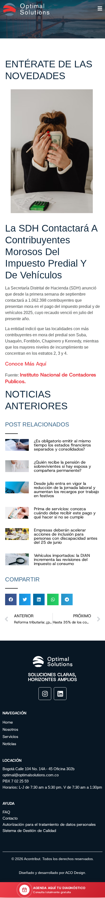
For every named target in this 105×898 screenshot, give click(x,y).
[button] (11, 599)
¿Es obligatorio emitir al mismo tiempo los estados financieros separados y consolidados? (62, 445)
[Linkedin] (60, 693)
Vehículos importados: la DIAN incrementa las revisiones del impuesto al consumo (62, 559)
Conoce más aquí (25, 363)
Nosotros (10, 729)
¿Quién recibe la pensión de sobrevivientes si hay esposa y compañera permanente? (62, 466)
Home (8, 722)
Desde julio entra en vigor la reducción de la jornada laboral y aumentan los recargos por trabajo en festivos (66, 489)
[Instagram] (44, 693)
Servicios (10, 736)
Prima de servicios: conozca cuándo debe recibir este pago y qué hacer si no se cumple (65, 513)
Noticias (9, 743)
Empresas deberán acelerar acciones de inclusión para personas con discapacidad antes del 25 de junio (65, 536)
